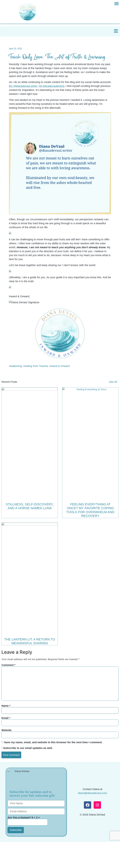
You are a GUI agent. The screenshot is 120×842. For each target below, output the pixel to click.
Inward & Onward (59, 366)
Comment (8, 665)
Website (6, 730)
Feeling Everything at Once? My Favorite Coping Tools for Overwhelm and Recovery (90, 510)
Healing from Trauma (35, 366)
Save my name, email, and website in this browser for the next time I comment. (53, 742)
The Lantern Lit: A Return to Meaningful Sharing (29, 641)
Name (5, 705)
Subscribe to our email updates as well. (28, 748)
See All (113, 381)
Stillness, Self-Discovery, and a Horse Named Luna (30, 506)
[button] (116, 3)
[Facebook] (87, 805)
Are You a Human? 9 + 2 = (23, 817)
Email (5, 718)
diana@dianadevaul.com (92, 793)
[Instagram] (97, 805)
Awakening (15, 366)
